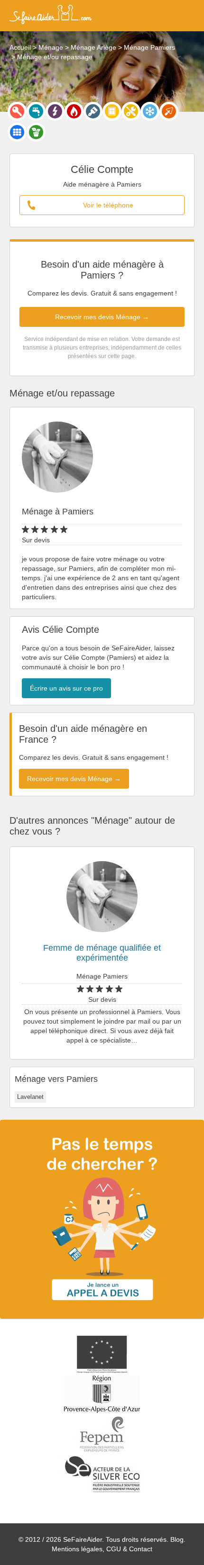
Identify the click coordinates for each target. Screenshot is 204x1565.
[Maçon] (168, 111)
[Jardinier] (36, 132)
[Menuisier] (112, 111)
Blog (177, 1539)
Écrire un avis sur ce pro (66, 688)
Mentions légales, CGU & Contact (102, 1549)
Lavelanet (30, 1096)
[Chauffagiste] (74, 111)
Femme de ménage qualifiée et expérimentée (102, 952)
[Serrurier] (17, 111)
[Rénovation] (131, 111)
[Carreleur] (17, 132)
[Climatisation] (150, 111)
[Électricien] (55, 111)
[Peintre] (93, 111)
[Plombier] (36, 111)
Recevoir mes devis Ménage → (102, 317)
